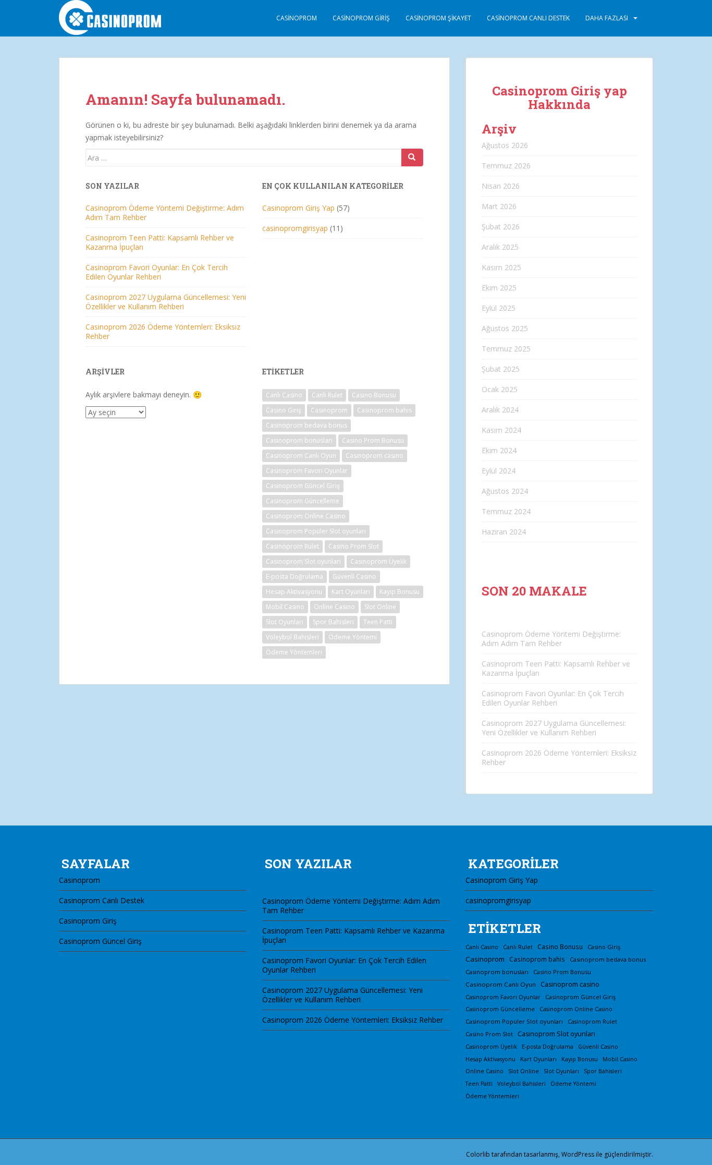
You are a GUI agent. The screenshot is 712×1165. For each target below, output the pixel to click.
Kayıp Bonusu (399, 591)
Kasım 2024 (501, 430)
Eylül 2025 (498, 308)
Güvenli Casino (354, 576)
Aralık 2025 (500, 247)
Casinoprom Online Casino (306, 516)
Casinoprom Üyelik (378, 561)
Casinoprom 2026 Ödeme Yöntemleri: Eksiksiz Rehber (162, 331)
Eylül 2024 (498, 471)
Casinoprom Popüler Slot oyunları (316, 531)
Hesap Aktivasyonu (294, 591)
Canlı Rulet (327, 395)
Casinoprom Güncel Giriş (303, 485)
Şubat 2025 (501, 369)
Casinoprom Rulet (292, 546)
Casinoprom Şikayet (438, 18)
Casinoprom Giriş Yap (298, 208)
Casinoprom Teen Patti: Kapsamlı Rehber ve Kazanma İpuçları (159, 242)
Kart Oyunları (351, 591)
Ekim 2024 (499, 450)
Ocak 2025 (500, 389)
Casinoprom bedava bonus (306, 425)
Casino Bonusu (374, 395)
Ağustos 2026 (505, 145)
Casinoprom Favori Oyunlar (307, 470)
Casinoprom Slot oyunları (303, 561)
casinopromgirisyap (295, 228)
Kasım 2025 (501, 267)
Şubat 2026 (501, 227)
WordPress (577, 1154)
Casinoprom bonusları (299, 440)
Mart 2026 (499, 206)
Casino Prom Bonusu (373, 440)
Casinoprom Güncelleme (302, 500)
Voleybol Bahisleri (292, 637)
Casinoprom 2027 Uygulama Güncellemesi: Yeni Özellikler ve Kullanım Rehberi (165, 301)
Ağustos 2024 (505, 491)
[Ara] (412, 157)
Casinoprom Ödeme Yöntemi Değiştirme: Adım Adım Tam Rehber (164, 212)
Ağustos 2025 (505, 328)
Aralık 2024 (500, 410)
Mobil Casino (285, 606)
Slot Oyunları (284, 621)
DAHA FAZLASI (606, 18)
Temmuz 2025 (506, 349)
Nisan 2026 (501, 186)
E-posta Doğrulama (294, 576)
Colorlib (478, 1154)
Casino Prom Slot (353, 546)
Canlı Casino (284, 395)
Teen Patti (377, 621)
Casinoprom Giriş (361, 18)
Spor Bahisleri (333, 621)
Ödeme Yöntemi (352, 637)
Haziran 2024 (504, 532)
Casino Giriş (283, 410)
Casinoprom (296, 18)
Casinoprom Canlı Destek (528, 18)
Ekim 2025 (499, 288)
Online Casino (334, 606)
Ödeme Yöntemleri (294, 652)
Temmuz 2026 (506, 166)
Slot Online (380, 606)
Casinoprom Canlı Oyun (301, 455)
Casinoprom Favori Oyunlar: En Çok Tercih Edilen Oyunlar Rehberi (156, 272)
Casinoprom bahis (384, 410)
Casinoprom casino (374, 455)
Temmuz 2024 (506, 511)
